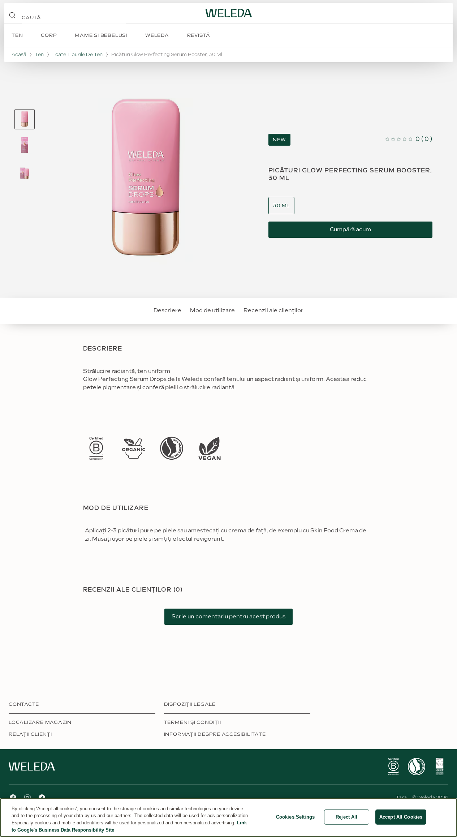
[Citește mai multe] (96, 448)
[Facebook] (13, 797)
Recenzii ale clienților (273, 310)
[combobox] (281, 206)
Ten (39, 54)
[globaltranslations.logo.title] (229, 13)
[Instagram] (27, 797)
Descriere (167, 310)
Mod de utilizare (212, 310)
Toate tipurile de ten (77, 54)
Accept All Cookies (400, 817)
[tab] (24, 119)
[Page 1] (24, 119)
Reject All (346, 817)
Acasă (19, 54)
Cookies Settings (295, 817)
